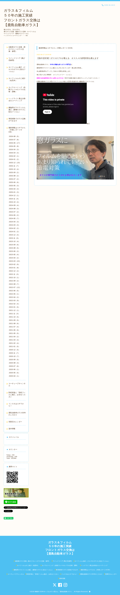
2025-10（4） (14, 169)
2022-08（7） (14, 284)
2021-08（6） (14, 323)
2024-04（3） (14, 222)
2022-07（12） (15, 287)
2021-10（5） (14, 317)
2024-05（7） (14, 218)
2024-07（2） (14, 212)
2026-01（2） (14, 159)
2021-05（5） (14, 333)
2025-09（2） (14, 172)
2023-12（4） (14, 235)
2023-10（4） (14, 241)
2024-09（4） (14, 205)
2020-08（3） (14, 363)
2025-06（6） (14, 182)
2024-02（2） (14, 228)
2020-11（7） (14, 353)
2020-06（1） (14, 369)
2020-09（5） (14, 360)
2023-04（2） (14, 258)
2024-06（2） (14, 215)
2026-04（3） (14, 149)
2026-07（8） (14, 140)
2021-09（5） (14, 320)
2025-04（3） (14, 189)
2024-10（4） (14, 202)
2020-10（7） (14, 356)
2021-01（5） (14, 346)
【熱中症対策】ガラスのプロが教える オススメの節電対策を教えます (68, 58)
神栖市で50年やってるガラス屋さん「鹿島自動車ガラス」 (54, 591)
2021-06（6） (14, 330)
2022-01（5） (14, 307)
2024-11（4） (14, 199)
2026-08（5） (14, 136)
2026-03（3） (14, 153)
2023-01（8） (14, 268)
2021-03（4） (14, 340)
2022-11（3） (14, 274)
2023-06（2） (14, 251)
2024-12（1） (14, 195)
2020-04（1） (14, 376)
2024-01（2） (14, 231)
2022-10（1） (14, 277)
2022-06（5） (14, 291)
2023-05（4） (14, 254)
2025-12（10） (15, 163)
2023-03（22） (15, 261)
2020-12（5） (14, 350)
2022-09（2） (14, 281)
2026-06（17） (15, 143)
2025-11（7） (14, 166)
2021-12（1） (14, 310)
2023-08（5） (14, 248)
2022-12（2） (14, 271)
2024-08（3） (14, 209)
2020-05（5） (14, 373)
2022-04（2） (14, 297)
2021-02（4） (14, 343)
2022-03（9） (14, 300)
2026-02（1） (14, 156)
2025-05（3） (14, 186)
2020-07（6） (14, 366)
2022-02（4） (14, 304)
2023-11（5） (14, 238)
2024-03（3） (14, 225)
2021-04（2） (14, 337)
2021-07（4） (14, 327)
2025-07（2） (14, 179)
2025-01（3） (14, 192)
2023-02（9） (14, 264)
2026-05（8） (14, 146)
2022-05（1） (14, 294)
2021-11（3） (14, 314)
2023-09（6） (14, 245)
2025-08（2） (14, 176)
